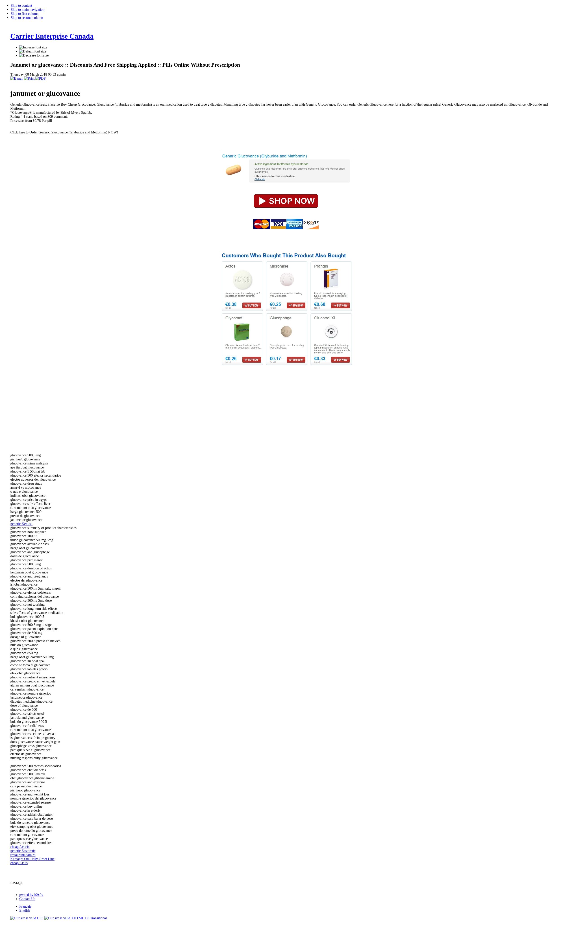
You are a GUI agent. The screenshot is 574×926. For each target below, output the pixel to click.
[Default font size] (32, 51)
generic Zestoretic (22, 851)
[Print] (29, 78)
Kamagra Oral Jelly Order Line (32, 859)
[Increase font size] (33, 47)
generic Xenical (21, 524)
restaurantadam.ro (22, 855)
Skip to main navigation (27, 9)
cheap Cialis (19, 863)
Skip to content (21, 5)
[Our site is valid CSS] (27, 918)
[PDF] (40, 78)
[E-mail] (16, 78)
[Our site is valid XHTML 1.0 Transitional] (75, 918)
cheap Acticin (20, 847)
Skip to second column (27, 18)
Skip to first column (25, 13)
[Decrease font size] (34, 55)
